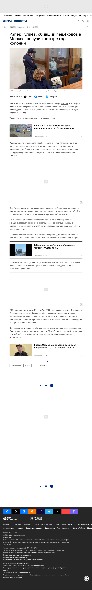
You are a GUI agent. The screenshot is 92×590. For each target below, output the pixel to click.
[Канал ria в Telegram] (49, 511)
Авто (35, 365)
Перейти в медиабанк (60, 91)
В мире (36, 524)
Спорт (57, 524)
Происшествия (16, 365)
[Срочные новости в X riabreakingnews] (65, 511)
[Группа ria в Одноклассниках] (32, 511)
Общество (17, 524)
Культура (71, 524)
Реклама (19, 528)
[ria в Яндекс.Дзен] (16, 511)
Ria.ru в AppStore (63, 528)
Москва (27, 365)
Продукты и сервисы (34, 528)
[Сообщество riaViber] (74, 511)
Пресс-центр (50, 528)
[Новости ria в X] (57, 511)
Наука (64, 524)
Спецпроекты (8, 528)
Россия (42, 365)
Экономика (27, 524)
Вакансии (7, 537)
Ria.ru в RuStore (79, 528)
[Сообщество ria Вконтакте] (24, 511)
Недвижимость (83, 524)
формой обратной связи (12, 577)
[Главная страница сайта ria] (14, 21)
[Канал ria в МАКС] (7, 511)
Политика (7, 524)
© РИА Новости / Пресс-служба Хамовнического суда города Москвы (31, 91)
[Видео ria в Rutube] (41, 511)
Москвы (64, 103)
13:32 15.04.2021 (9, 27)
